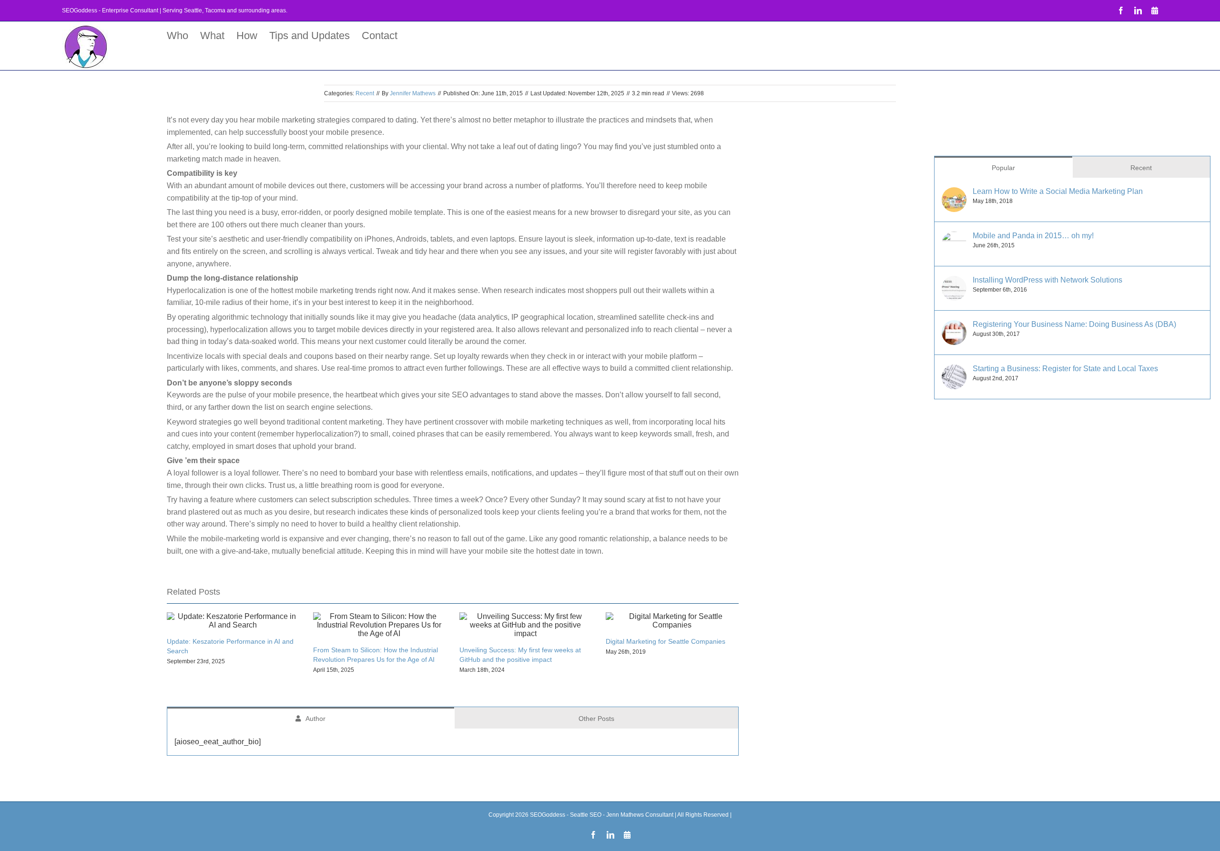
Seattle (193, 10)
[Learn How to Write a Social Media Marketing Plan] (954, 193)
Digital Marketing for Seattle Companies (665, 641)
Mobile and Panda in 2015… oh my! (1033, 236)
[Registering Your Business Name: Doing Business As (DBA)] (954, 326)
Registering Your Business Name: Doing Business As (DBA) (1074, 324)
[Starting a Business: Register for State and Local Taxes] (954, 370)
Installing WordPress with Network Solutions (1047, 280)
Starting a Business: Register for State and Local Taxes (1065, 369)
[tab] (310, 718)
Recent (365, 93)
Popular (1003, 168)
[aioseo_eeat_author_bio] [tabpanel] (217, 742)
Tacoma (215, 10)
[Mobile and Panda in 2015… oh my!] (954, 237)
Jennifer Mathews (413, 93)
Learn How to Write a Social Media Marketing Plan (1058, 191)
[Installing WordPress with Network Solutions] (954, 282)
